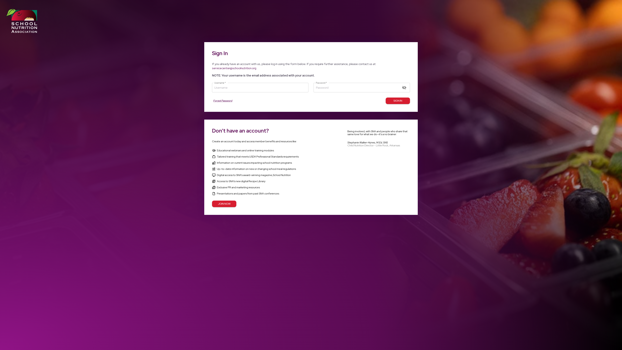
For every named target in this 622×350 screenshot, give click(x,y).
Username (220, 82)
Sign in (397, 100)
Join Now (224, 203)
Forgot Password (222, 100)
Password (321, 82)
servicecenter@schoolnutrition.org (234, 68)
